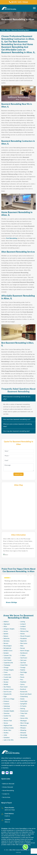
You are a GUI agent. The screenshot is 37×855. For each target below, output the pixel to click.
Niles (22, 646)
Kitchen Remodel (8, 787)
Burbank (6, 653)
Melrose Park (24, 631)
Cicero (6, 672)
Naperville (23, 641)
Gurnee (6, 718)
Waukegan (23, 720)
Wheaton (23, 728)
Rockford (23, 689)
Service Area (6, 797)
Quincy (22, 684)
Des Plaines (7, 687)
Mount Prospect (25, 636)
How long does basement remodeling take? (16, 431)
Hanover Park (8, 720)
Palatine (22, 670)
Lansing (22, 621)
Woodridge (23, 735)
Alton (8, 30)
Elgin (5, 696)
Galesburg (7, 706)
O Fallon (22, 655)
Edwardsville (7, 694)
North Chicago (24, 650)
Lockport (23, 624)
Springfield (23, 703)
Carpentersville (8, 662)
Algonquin (7, 624)
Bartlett (6, 633)
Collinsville (7, 674)
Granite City (7, 716)
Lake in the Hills (9, 740)
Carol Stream (7, 660)
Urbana (22, 716)
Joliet (5, 735)
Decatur (6, 682)
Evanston (6, 703)
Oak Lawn (23, 660)
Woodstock (23, 737)
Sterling (22, 708)
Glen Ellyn (7, 708)
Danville (6, 679)
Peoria (22, 677)
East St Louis (7, 691)
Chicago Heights (9, 670)
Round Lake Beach (26, 694)
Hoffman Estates (9, 728)
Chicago (6, 667)
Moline (22, 633)
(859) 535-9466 (19, 2)
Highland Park (8, 725)
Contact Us (6, 794)
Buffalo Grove (8, 650)
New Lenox (23, 643)
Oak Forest (23, 658)
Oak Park (23, 662)
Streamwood (24, 711)
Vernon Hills (24, 718)
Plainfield (23, 682)
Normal (22, 648)
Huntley (6, 732)
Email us (7, 816)
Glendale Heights (9, 711)
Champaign (7, 665)
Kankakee (7, 737)
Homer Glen (7, 730)
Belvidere (7, 641)
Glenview (6, 713)
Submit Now (18, 474)
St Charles (23, 706)
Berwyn (6, 643)
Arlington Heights (9, 629)
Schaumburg (24, 696)
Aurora (6, 631)
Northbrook (23, 653)
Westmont (23, 725)
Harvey (6, 723)
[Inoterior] (8, 8)
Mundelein (23, 638)
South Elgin (23, 701)
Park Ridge (23, 672)
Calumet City (8, 655)
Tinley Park (23, 713)
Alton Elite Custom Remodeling (18, 850)
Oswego (23, 667)
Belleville (6, 638)
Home (3, 30)
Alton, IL (7, 822)
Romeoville (23, 691)
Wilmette (23, 732)
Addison (6, 621)
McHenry (23, 629)
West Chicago (24, 723)
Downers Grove (8, 689)
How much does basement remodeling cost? (16, 419)
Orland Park (23, 665)
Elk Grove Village (9, 699)
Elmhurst (6, 701)
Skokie (22, 699)
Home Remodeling (8, 790)
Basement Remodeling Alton (20, 30)
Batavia (6, 636)
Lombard (23, 626)
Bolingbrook (7, 648)
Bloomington (8, 646)
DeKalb (6, 684)
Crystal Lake (7, 677)
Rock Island (23, 687)
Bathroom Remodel (8, 783)
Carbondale (7, 658)
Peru (21, 679)
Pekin (22, 674)
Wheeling (23, 730)
